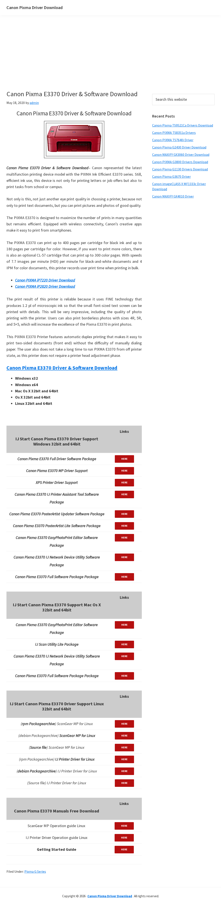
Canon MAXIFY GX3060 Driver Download (180, 154)
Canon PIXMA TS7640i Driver (172, 140)
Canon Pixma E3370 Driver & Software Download (61, 367)
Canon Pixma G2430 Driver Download (179, 147)
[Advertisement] (101, 60)
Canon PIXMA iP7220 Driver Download (45, 280)
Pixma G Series (35, 871)
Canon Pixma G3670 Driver (171, 176)
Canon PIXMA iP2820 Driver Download (45, 286)
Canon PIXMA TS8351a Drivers (174, 132)
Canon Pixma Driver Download (34, 7)
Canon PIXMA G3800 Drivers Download (180, 162)
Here (124, 458)
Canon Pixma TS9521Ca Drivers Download (182, 125)
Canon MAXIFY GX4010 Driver (173, 196)
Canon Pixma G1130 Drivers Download (180, 169)
